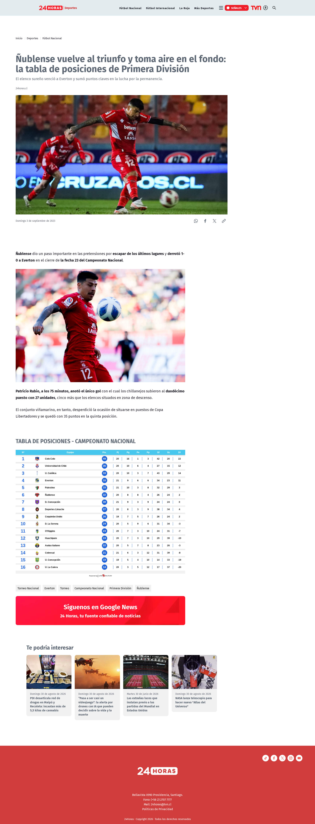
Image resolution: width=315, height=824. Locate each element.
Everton (49, 588)
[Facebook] (205, 221)
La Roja (184, 8)
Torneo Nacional (28, 588)
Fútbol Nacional (130, 8)
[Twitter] (214, 221)
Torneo (64, 588)
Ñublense (143, 588)
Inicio (19, 38)
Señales (236, 8)
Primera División (120, 588)
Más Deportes (204, 8)
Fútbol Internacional (160, 8)
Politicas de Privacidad (157, 809)
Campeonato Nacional (89, 588)
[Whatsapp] (196, 221)
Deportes (32, 38)
